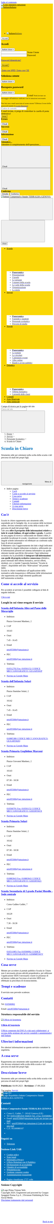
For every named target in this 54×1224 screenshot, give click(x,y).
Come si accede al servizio (23, 494)
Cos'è (14, 491)
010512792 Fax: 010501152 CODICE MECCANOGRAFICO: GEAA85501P (24, 669)
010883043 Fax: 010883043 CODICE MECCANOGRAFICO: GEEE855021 (24, 879)
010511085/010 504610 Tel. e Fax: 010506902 (31, 1116)
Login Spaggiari (22, 106)
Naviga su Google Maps (17, 676)
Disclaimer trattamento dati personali (17, 1200)
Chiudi (4, 124)
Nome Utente (33, 52)
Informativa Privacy (15, 1160)
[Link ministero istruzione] (13, 5)
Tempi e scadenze (20, 499)
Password (31, 55)
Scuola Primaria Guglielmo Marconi (22, 751)
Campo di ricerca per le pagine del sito (18, 406)
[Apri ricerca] (31, 209)
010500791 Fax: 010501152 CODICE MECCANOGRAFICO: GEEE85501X (24, 809)
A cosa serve (17, 506)
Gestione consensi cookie (18, 1172)
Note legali (11, 1157)
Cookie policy (13, 1155)
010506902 (10, 1004)
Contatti (15, 501)
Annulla (5, 194)
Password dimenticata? (11, 60)
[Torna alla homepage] (27, 196)
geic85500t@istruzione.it (18, 649)
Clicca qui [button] (5, 597)
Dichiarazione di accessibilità (19, 1165)
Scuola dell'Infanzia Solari (16, 681)
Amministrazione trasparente (19, 1175)
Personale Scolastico (16, 439)
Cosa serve (17, 496)
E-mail (30, 95)
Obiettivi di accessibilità (17, 1167)
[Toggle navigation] (23, 231)
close (4, 244)
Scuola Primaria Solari (14, 821)
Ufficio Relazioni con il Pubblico (21, 1162)
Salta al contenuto (9, 2)
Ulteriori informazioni (21, 504)
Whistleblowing (13, 1170)
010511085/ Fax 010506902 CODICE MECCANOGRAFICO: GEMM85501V (25, 952)
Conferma (15, 194)
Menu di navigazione (36, 483)
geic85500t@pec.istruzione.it (19, 659)
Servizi (10, 436)
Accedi (5, 38)
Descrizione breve (20, 509)
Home (9, 434)
